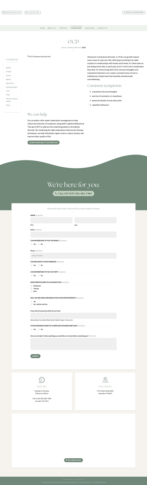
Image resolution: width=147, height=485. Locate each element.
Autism (8, 75)
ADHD (8, 68)
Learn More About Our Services (43, 142)
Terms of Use (79, 479)
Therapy (36, 288)
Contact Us (102, 28)
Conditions (76, 28)
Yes (35, 244)
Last (75, 225)
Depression (10, 83)
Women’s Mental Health (12, 100)
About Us (52, 28)
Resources (89, 28)
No (42, 244)
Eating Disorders (12, 87)
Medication (37, 286)
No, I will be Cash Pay (40, 304)
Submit (35, 356)
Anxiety (8, 71)
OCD (8, 91)
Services (63, 28)
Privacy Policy (68, 479)
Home (42, 28)
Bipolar (8, 79)
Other (8, 105)
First (32, 225)
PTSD (8, 95)
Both (35, 291)
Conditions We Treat (74, 47)
